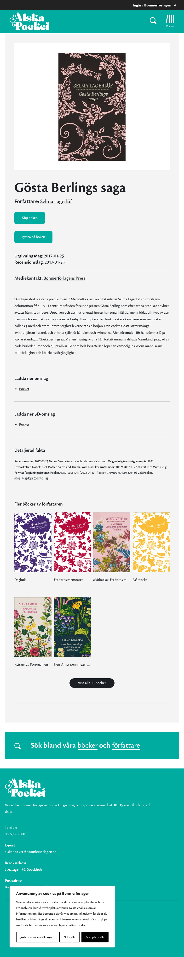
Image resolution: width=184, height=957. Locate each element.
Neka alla (69, 937)
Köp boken (30, 218)
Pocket (24, 389)
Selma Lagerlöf (56, 201)
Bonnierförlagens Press (64, 278)
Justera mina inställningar (36, 937)
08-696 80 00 (15, 834)
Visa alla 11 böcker (92, 683)
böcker (88, 745)
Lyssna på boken (33, 237)
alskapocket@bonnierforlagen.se (30, 851)
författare (126, 745)
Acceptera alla (95, 937)
